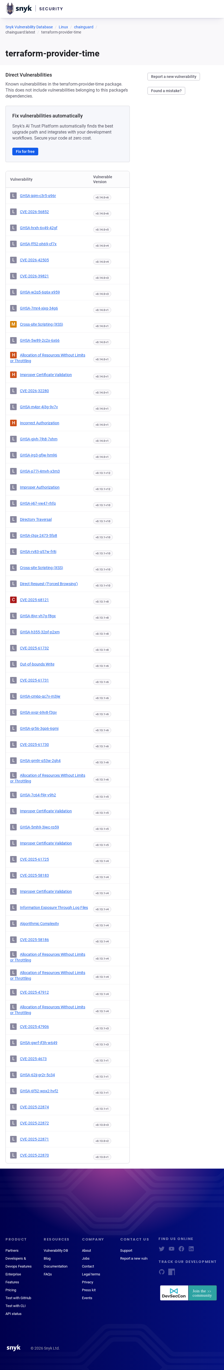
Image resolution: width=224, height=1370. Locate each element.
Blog (47, 1258)
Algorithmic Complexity (39, 923)
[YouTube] (171, 1250)
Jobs (86, 1258)
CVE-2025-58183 (34, 875)
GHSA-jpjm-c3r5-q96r (38, 195)
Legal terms (91, 1274)
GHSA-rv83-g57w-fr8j (38, 551)
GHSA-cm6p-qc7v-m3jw (40, 696)
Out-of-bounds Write (37, 664)
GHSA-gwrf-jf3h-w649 (38, 1043)
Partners (12, 1250)
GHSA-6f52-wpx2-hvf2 (39, 1091)
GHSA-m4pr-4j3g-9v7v (39, 407)
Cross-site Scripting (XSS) (41, 324)
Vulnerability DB (56, 1250)
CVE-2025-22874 (34, 1107)
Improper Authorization (40, 487)
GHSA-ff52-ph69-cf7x (38, 244)
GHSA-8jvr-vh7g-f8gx (38, 616)
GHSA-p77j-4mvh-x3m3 (40, 471)
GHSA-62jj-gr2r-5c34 (37, 1075)
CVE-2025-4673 (33, 1059)
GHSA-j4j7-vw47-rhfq (38, 503)
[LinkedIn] (191, 1250)
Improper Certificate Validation (46, 375)
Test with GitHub (18, 1298)
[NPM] (171, 1273)
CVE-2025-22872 (34, 1123)
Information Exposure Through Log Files (54, 907)
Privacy (87, 1282)
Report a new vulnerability (173, 76)
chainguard (83, 27)
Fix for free (25, 151)
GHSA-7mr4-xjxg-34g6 (39, 308)
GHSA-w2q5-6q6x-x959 (40, 292)
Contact (88, 1266)
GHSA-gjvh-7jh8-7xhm (38, 439)
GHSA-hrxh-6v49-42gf (38, 228)
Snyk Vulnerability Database (29, 27)
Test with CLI (15, 1306)
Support (126, 1250)
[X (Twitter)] (161, 1250)
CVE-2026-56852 (34, 212)
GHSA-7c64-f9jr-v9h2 (38, 795)
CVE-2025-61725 (34, 859)
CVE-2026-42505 (34, 260)
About (86, 1250)
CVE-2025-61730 (34, 744)
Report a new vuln (134, 1258)
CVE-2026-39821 (34, 276)
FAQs (48, 1274)
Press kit (89, 1290)
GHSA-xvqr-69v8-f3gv (38, 712)
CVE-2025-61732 (34, 648)
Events (87, 1298)
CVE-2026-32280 (34, 391)
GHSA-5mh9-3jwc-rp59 (39, 827)
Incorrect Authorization (39, 423)
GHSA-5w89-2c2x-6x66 (40, 340)
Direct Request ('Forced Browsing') (49, 584)
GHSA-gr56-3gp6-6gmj (39, 728)
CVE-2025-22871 (34, 1139)
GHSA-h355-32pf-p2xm (40, 632)
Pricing (10, 1290)
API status (13, 1314)
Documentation (55, 1266)
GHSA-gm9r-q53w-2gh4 (40, 760)
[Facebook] (181, 1250)
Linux (63, 27)
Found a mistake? (166, 91)
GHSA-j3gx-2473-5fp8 (38, 535)
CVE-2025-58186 (34, 939)
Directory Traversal (36, 519)
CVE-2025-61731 (34, 680)
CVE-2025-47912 (34, 992)
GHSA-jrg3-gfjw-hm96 (38, 455)
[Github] (161, 1273)
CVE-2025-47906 (34, 1026)
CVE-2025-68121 (34, 600)
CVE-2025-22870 (34, 1155)
